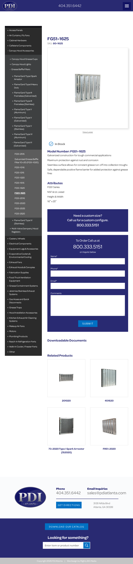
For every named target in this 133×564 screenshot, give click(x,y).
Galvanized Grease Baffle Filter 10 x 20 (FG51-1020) (27, 160)
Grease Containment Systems (23, 285)
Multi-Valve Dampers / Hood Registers (25, 230)
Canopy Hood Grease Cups (24, 58)
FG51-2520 (20, 213)
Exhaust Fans (15, 262)
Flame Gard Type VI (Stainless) (23, 222)
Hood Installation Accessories (23, 312)
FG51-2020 (20, 203)
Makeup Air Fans (16, 326)
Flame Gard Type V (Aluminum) (23, 111)
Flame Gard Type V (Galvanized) (23, 119)
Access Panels (16, 30)
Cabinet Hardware (17, 40)
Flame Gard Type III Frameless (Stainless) (24, 102)
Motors (12, 331)
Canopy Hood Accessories (21, 50)
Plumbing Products (18, 336)
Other (12, 351)
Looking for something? (68, 537)
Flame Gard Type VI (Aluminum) (23, 135)
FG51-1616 (19, 182)
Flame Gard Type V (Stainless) (23, 127)
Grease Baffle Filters (20, 69)
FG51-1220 (20, 177)
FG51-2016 (20, 198)
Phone (54, 268)
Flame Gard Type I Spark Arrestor (25, 77)
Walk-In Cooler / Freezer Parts (23, 346)
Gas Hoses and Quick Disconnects (19, 301)
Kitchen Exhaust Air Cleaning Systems (22, 319)
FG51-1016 (19, 167)
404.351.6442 (69, 5)
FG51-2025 (20, 208)
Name (54, 256)
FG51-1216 (19, 172)
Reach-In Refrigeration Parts (22, 341)
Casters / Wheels (17, 238)
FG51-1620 (20, 187)
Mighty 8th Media (88, 560)
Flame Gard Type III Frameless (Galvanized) (25, 94)
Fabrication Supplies (19, 272)
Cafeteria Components (20, 45)
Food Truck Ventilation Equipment (20, 279)
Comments (56, 293)
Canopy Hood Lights (21, 64)
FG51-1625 (20, 192)
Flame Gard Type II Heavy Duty (26, 86)
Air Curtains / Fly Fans (19, 35)
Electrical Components (20, 243)
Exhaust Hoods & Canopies (22, 267)
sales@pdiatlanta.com (106, 493)
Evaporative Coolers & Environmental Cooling (20, 255)
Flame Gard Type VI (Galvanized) (23, 144)
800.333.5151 (88, 225)
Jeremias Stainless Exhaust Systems (22, 292)
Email (54, 280)
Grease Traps (15, 307)
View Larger (88, 132)
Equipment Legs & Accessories (23, 248)
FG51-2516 (19, 153)
